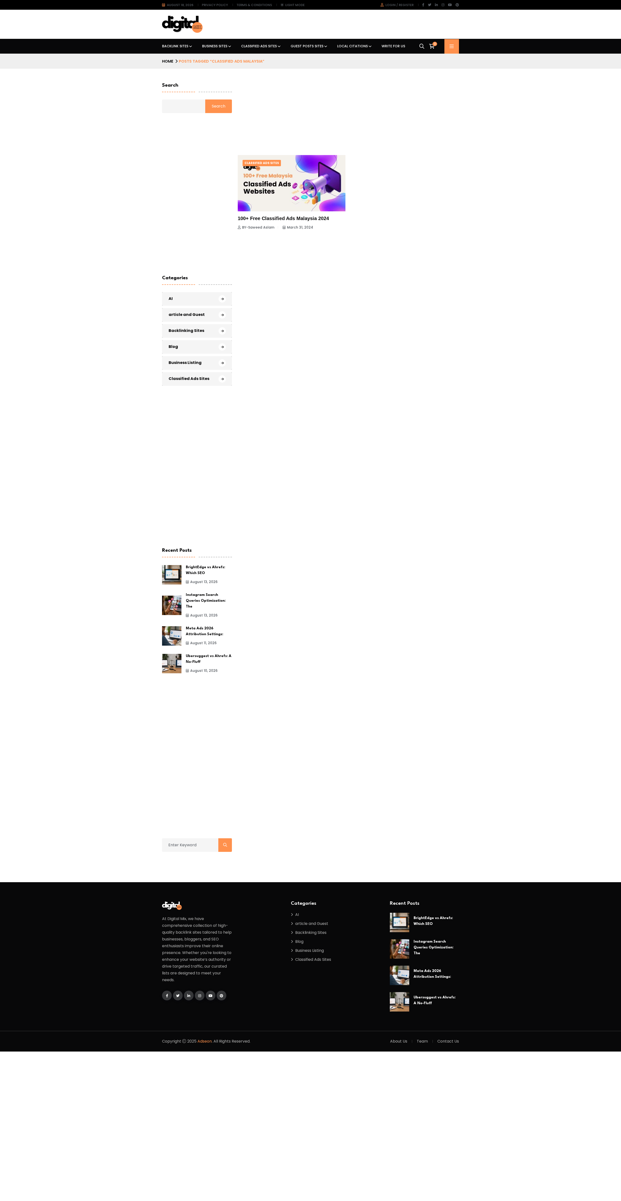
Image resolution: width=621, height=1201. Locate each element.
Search (170, 85)
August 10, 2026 (204, 670)
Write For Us (393, 46)
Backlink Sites (175, 46)
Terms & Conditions (254, 5)
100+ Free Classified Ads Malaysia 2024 (283, 218)
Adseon (204, 1041)
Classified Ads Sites (259, 46)
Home (167, 61)
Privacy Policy (215, 5)
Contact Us (448, 1041)
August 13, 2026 (204, 581)
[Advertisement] (348, 112)
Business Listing (185, 362)
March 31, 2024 (300, 227)
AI (171, 298)
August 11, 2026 (203, 643)
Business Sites (214, 46)
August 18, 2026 (180, 5)
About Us (398, 1041)
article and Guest (187, 314)
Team (422, 1041)
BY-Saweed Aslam (258, 227)
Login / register (399, 5)
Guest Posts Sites (307, 46)
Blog (173, 346)
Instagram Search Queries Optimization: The (206, 601)
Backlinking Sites (186, 330)
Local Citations (352, 46)
